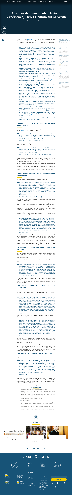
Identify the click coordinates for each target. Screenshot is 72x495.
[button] (57, 1)
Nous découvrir (20, 1)
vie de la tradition (31, 472)
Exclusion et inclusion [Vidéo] (63, 48)
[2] (51, 79)
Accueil (8, 1)
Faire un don (52, 1)
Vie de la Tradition (37, 1)
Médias (44, 1)
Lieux (13, 1)
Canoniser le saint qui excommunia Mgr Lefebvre (57, 436)
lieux (6, 474)
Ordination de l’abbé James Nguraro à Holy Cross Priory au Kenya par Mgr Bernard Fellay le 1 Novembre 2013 (36, 438)
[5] (26, 281)
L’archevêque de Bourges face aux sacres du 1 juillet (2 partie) (64, 72)
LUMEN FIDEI (30, 39)
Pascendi (23, 130)
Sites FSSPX (65, 1)
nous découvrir (43, 471)
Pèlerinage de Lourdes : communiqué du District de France (64, 40)
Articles (28, 1)
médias (30, 479)
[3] (31, 114)
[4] (27, 235)
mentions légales (42, 489)
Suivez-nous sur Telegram (10, 39)
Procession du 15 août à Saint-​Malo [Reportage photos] (63, 62)
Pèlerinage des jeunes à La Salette (64, 83)
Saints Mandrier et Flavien (64, 55)
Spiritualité (20, 481)
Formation (20, 471)
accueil (7, 471)
